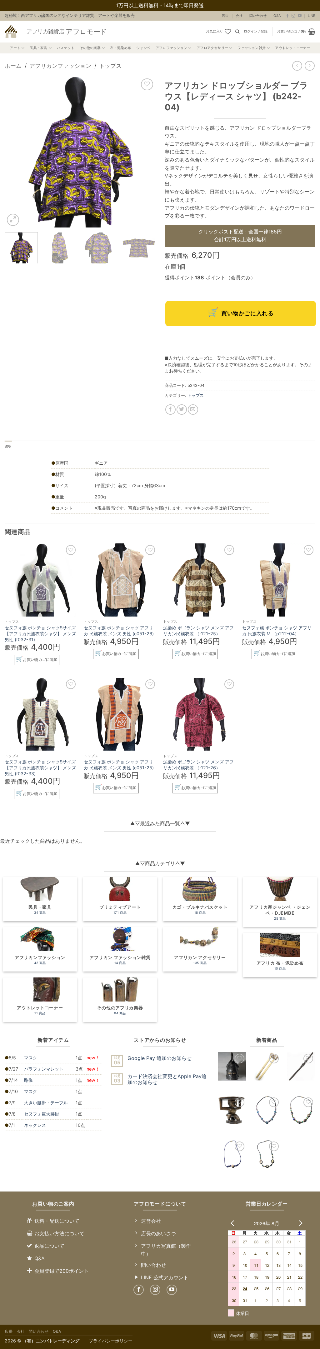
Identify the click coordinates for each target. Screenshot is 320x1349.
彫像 (28, 1080)
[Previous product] (309, 66)
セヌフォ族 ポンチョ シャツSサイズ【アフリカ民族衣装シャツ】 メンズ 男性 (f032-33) (40, 767)
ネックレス (35, 1125)
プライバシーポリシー (110, 1340)
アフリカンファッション (60, 65)
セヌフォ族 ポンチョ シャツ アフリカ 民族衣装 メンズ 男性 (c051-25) (119, 764)
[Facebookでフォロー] (287, 16)
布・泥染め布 (120, 48)
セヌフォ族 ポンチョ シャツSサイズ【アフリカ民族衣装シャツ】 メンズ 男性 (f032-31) (40, 633)
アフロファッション (171, 48)
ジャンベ (143, 48)
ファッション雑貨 (252, 48)
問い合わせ (258, 15)
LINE (311, 15)
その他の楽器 (90, 48)
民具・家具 (38, 48)
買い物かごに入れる (247, 313)
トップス (110, 65)
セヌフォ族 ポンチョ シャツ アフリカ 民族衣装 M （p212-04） (277, 630)
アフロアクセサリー (212, 48)
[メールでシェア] (193, 409)
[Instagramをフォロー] (293, 16)
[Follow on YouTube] (300, 16)
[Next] (144, 152)
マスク (30, 1057)
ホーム (13, 65)
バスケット (65, 48)
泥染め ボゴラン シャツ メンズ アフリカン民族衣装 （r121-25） (198, 630)
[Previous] (15, 152)
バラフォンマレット (43, 1069)
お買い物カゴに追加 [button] (40, 659)
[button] (256, 31)
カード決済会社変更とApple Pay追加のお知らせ (167, 1079)
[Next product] (297, 66)
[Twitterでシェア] (182, 409)
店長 (225, 15)
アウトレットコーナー (292, 48)
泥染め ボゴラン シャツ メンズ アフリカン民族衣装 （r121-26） (198, 764)
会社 (239, 15)
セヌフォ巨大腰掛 (41, 1114)
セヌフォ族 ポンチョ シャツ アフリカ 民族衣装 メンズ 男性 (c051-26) (119, 630)
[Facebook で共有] (170, 409)
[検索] (237, 31)
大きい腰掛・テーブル (46, 1102)
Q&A (277, 15)
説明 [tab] (8, 446)
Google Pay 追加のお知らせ (160, 1058)
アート (15, 48)
